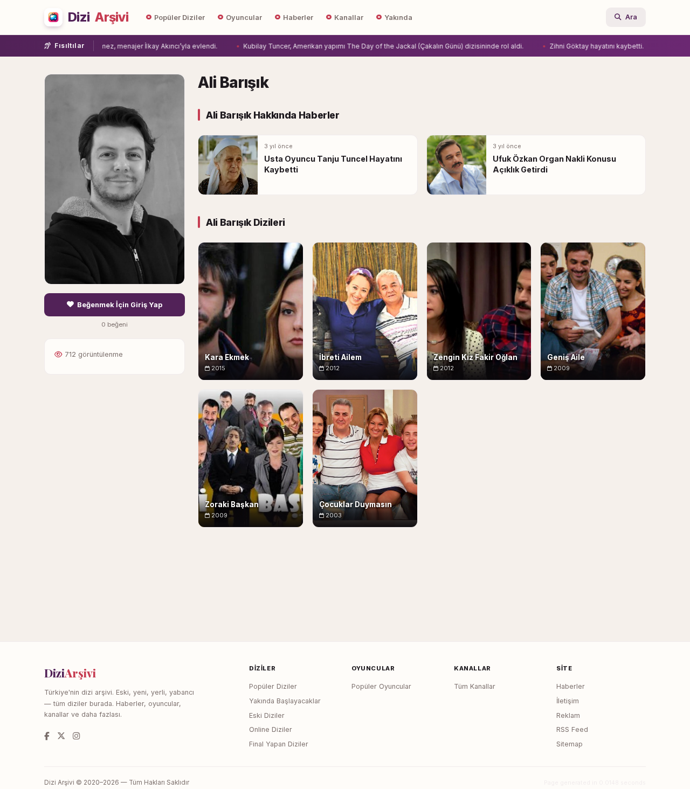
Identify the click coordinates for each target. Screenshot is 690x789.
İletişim (567, 701)
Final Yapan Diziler (278, 744)
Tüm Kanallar (474, 686)
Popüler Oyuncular (381, 686)
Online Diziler (270, 729)
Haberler (298, 17)
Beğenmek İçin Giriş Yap (119, 305)
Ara (631, 17)
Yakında (398, 17)
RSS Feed (572, 729)
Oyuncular (244, 17)
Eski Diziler (267, 715)
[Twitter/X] (61, 736)
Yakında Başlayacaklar (285, 701)
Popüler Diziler (179, 17)
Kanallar (348, 17)
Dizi (98, 17)
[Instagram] (76, 736)
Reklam (568, 715)
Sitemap (569, 744)
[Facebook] (47, 736)
